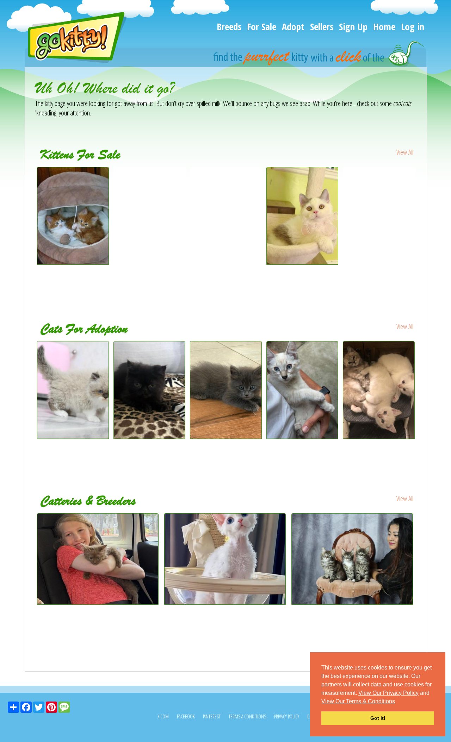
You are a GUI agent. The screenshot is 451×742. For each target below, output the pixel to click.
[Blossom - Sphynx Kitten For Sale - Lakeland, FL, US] (379, 177)
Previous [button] (29, 229)
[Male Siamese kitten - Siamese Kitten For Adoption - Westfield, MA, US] (302, 390)
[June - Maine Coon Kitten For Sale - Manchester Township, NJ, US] (73, 262)
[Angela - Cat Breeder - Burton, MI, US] (99, 559)
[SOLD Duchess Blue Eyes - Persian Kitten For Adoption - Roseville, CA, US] (73, 390)
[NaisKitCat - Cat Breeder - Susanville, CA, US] (353, 559)
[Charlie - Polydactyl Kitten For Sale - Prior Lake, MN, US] (149, 177)
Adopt (293, 26)
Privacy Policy (286, 716)
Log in (412, 26)
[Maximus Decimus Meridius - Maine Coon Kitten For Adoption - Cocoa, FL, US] (226, 390)
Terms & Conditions (247, 716)
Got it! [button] (377, 718)
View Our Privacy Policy (388, 693)
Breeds (229, 26)
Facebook (186, 716)
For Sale (261, 26)
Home (384, 26)
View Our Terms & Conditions (358, 701)
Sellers (321, 26)
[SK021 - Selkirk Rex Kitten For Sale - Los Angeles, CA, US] (302, 216)
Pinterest (212, 716)
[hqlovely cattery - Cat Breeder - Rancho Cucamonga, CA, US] (226, 559)
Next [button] (422, 229)
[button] (397, 702)
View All (404, 152)
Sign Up (353, 26)
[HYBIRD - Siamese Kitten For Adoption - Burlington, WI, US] (379, 390)
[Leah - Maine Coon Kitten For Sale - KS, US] (226, 177)
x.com (163, 716)
